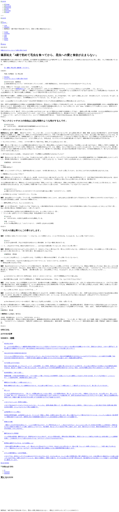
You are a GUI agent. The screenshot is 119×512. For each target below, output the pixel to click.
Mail (5, 36)
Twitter (6, 32)
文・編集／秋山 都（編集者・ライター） (17, 67)
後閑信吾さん (20, 88)
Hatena (6, 40)
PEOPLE (6, 27)
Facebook (7, 33)
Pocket (6, 38)
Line (5, 35)
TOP (5, 25)
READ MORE (5, 463)
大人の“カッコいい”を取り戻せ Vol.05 (14, 50)
